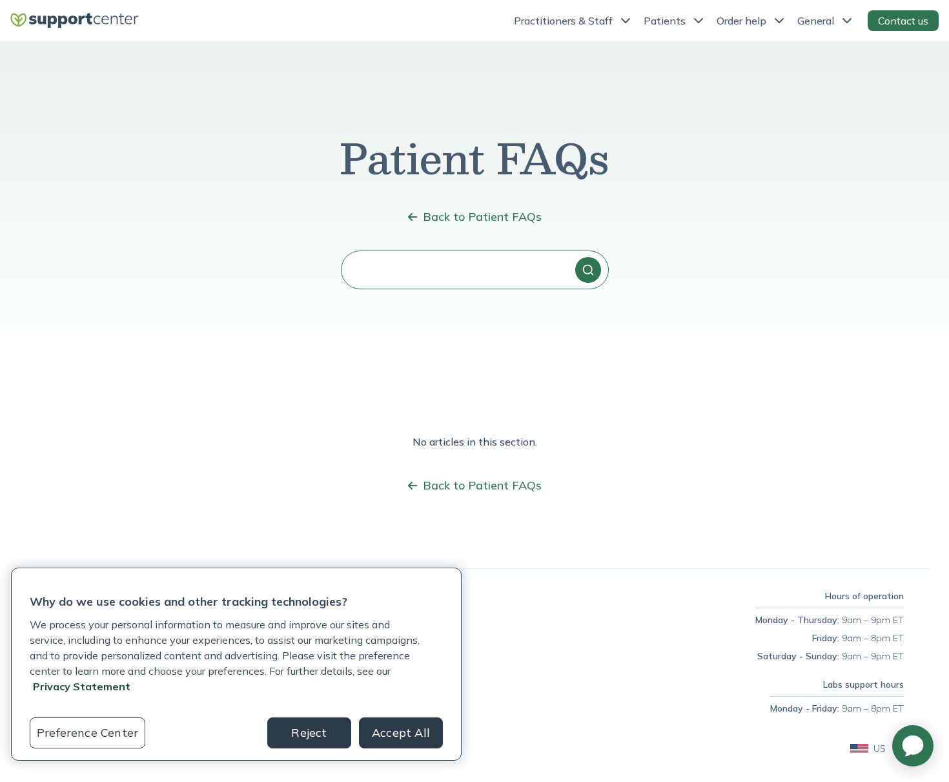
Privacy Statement (81, 686)
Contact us (903, 20)
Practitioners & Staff (563, 20)
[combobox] (475, 270)
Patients (665, 20)
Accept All (401, 732)
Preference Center (87, 732)
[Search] (588, 270)
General (815, 20)
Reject (309, 732)
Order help (741, 20)
